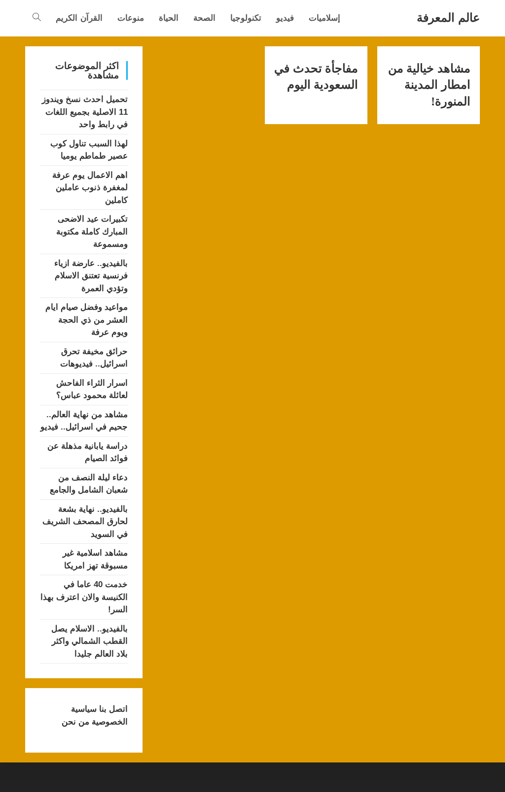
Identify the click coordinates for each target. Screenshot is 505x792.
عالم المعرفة (448, 17)
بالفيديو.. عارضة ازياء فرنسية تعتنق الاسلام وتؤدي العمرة (91, 276)
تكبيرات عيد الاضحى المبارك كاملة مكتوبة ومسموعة (92, 231)
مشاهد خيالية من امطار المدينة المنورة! (429, 85)
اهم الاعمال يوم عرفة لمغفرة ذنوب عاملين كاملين (90, 187)
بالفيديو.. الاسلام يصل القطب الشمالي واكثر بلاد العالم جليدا (89, 641)
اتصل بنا (112, 709)
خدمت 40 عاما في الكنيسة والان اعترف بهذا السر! (84, 597)
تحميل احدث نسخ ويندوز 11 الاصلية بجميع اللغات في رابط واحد (85, 112)
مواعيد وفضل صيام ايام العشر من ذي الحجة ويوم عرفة (86, 319)
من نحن (75, 721)
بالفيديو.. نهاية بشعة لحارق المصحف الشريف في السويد (85, 521)
